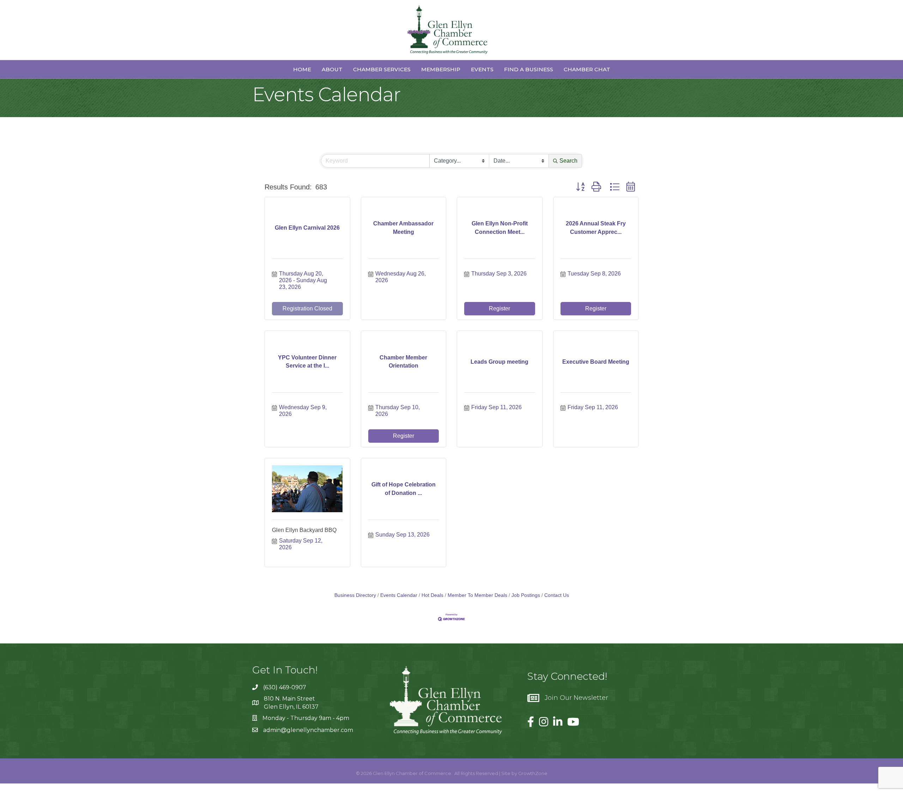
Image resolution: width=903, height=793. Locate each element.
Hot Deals (432, 595)
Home (302, 69)
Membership (440, 69)
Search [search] (568, 161)
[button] (580, 187)
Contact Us (556, 595)
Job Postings (525, 595)
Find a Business (528, 69)
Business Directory (355, 595)
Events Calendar (398, 595)
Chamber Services (382, 69)
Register (499, 308)
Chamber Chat (587, 69)
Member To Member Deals (477, 595)
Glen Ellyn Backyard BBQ (304, 530)
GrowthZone (532, 773)
